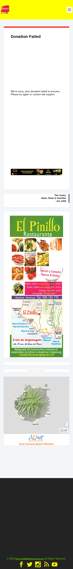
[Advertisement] (36, 68)
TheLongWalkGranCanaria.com (29, 559)
